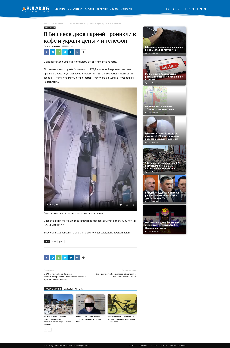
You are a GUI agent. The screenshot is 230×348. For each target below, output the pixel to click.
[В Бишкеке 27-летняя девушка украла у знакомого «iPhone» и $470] (90, 304)
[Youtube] (205, 9)
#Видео (173, 345)
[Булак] (35, 9)
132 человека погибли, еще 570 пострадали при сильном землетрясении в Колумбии (162, 166)
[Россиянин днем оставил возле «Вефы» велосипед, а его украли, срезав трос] (122, 304)
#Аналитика (143, 345)
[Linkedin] (71, 52)
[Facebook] (185, 9)
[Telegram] (193, 9)
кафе (54, 242)
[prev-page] (45, 329)
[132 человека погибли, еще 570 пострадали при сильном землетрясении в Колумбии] (164, 158)
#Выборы (182, 345)
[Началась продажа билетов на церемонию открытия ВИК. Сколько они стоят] (164, 219)
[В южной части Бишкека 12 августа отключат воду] (164, 100)
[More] (83, 52)
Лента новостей (58, 24)
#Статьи (154, 345)
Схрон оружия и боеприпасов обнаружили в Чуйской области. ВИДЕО (116, 275)
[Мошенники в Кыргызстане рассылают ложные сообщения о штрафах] (164, 68)
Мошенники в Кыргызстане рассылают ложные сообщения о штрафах (164, 77)
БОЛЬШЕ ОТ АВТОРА (73, 289)
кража (61, 242)
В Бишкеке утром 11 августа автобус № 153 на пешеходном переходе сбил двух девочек (162, 136)
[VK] (77, 52)
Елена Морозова (53, 46)
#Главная (132, 345)
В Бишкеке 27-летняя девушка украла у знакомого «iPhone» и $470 (88, 319)
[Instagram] (189, 9)
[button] (179, 9)
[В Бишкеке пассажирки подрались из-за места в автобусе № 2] (164, 40)
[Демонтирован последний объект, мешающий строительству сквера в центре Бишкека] (58, 304)
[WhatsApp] (58, 52)
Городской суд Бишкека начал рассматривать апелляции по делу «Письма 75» (162, 195)
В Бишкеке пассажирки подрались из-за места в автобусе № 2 (164, 48)
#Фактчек (163, 345)
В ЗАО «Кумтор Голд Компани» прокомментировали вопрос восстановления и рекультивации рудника (65, 277)
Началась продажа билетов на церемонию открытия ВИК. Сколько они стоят (162, 225)
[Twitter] (201, 9)
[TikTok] (197, 9)
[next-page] (50, 329)
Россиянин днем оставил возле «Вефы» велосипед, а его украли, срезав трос (121, 319)
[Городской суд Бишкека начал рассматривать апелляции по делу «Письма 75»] (164, 188)
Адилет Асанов (151, 53)
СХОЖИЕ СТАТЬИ (53, 289)
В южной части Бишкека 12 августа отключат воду (159, 108)
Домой (47, 24)
